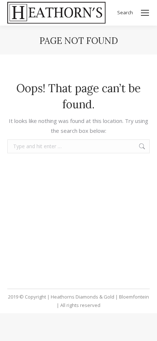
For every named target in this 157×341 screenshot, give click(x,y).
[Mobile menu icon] (145, 13)
